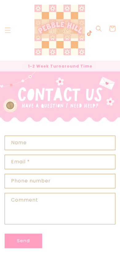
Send (23, 240)
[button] (7, 30)
